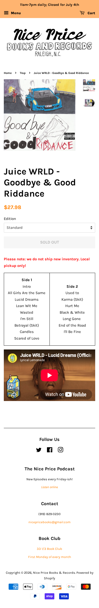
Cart (91, 13)
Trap (23, 73)
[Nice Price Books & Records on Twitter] (39, 451)
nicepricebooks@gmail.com (49, 522)
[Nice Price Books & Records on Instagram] (60, 451)
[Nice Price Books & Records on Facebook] (50, 451)
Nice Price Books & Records (54, 572)
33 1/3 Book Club (49, 549)
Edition (10, 218)
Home (8, 73)
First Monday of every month (49, 557)
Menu (15, 13)
